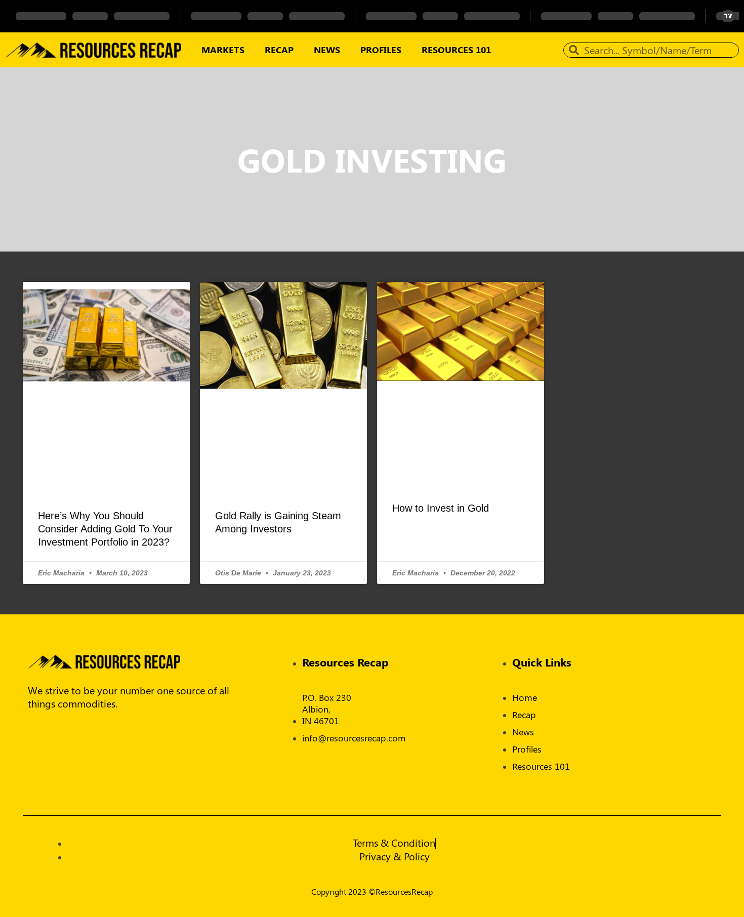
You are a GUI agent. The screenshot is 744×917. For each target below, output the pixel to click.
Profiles (380, 50)
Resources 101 (456, 50)
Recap (279, 50)
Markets (222, 50)
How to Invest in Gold (440, 508)
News (327, 50)
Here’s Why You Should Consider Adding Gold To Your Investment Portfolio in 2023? (105, 529)
